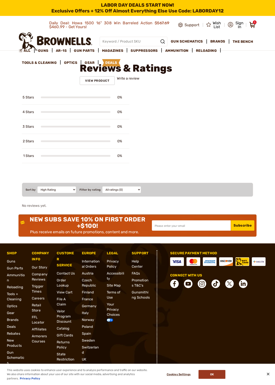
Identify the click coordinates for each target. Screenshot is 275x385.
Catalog (63, 328)
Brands (13, 320)
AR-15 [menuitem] (61, 51)
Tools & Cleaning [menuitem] (39, 63)
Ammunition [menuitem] (177, 51)
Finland (88, 292)
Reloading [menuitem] (206, 51)
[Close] (268, 374)
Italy (85, 313)
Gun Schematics (15, 357)
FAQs (136, 273)
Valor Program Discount (64, 316)
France (87, 299)
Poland (87, 327)
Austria (88, 273)
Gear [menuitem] (90, 63)
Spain (86, 333)
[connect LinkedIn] (243, 283)
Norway (88, 320)
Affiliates (39, 329)
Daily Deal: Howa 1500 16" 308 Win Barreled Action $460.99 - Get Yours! (109, 25)
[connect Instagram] (202, 283)
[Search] (162, 41)
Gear (10, 313)
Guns (11, 261)
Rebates (13, 333)
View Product (97, 81)
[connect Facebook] (174, 283)
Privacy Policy (30, 378)
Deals (11, 327)
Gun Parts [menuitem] (84, 51)
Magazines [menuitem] (113, 51)
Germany (89, 306)
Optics (12, 306)
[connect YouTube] (188, 283)
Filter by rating (90, 189)
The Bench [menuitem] (243, 42)
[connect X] (229, 283)
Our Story (39, 267)
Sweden (88, 340)
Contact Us (66, 273)
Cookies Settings (179, 374)
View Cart (64, 292)
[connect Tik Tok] (215, 283)
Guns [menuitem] (43, 51)
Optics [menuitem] (70, 63)
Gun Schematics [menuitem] (187, 41)
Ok (212, 374)
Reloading (15, 287)
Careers (38, 298)
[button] (235, 25)
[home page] (55, 41)
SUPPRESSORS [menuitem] (144, 51)
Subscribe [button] (243, 225)
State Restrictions (65, 359)
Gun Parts (15, 268)
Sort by (31, 189)
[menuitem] (26, 50)
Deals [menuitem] (111, 63)
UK (84, 359)
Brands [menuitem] (217, 41)
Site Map (114, 285)
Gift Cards (65, 335)
